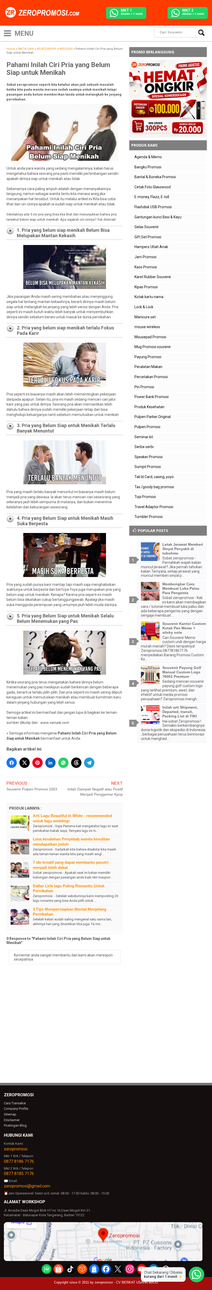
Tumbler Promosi (148, 517)
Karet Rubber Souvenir (152, 277)
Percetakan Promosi (151, 377)
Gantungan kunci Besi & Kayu (157, 217)
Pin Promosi (144, 387)
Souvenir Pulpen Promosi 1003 (31, 789)
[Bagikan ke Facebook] (11, 763)
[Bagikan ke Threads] (76, 763)
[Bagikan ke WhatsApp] (63, 763)
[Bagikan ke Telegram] (89, 763)
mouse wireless (147, 327)
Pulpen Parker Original (152, 417)
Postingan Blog (15, 1125)
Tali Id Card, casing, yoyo (154, 477)
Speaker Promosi (148, 457)
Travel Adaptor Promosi (153, 507)
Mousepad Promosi (150, 337)
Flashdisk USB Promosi (153, 207)
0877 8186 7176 (19, 1161)
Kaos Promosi (145, 267)
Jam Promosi (145, 257)
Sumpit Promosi (147, 467)
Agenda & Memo (148, 157)
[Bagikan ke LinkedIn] (50, 763)
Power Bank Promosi (151, 397)
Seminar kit (143, 437)
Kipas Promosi (146, 287)
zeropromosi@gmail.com (27, 1186)
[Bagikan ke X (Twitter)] (24, 763)
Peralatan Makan (148, 367)
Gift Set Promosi (147, 237)
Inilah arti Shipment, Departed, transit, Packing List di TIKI (180, 711)
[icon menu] (7, 33)
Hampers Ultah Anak (151, 247)
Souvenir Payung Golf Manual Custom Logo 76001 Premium (181, 672)
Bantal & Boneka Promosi (155, 177)
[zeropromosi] (44, 13)
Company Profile (16, 1109)
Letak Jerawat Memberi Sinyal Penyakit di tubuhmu (182, 548)
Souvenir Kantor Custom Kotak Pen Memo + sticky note (184, 628)
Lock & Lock (143, 307)
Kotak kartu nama (148, 297)
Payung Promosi (147, 357)
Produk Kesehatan (149, 407)
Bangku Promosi (147, 167)
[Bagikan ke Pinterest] (37, 763)
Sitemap (10, 1114)
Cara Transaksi (15, 1103)
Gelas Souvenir (146, 227)
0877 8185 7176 (19, 1173)
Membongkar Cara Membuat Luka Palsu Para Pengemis (180, 588)
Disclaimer (12, 1120)
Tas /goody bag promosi (154, 487)
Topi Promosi (145, 497)
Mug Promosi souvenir (152, 347)
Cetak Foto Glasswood (152, 187)
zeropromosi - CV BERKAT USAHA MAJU (126, 1282)
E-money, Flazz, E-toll (151, 197)
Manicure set (145, 317)
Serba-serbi (144, 447)
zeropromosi (15, 1149)
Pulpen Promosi (147, 427)
